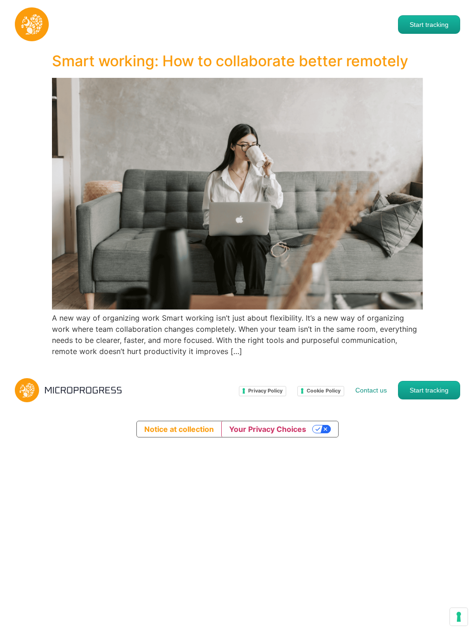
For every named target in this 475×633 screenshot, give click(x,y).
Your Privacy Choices (267, 429)
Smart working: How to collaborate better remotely (230, 61)
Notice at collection (179, 429)
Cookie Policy (323, 390)
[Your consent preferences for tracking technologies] (459, 617)
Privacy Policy (265, 390)
